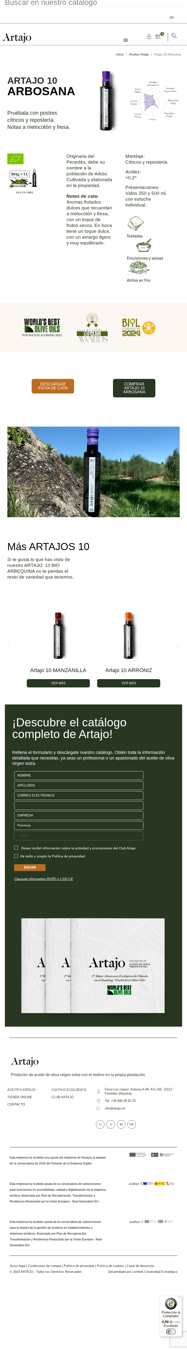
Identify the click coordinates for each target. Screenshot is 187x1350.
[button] (174, 36)
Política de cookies (110, 1266)
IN (121, 1124)
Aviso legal (17, 1266)
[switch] (171, 1331)
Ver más (58, 683)
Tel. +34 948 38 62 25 (120, 1101)
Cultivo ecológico (69, 1090)
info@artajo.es (115, 1108)
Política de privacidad (79, 1266)
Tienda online (19, 1097)
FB (131, 1124)
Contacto (16, 1104)
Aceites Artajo (21, 1090)
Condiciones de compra (44, 1266)
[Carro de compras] (159, 36)
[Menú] (179, 1298)
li (100, 1124)
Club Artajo (63, 1097)
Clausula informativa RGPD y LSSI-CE (43, 879)
